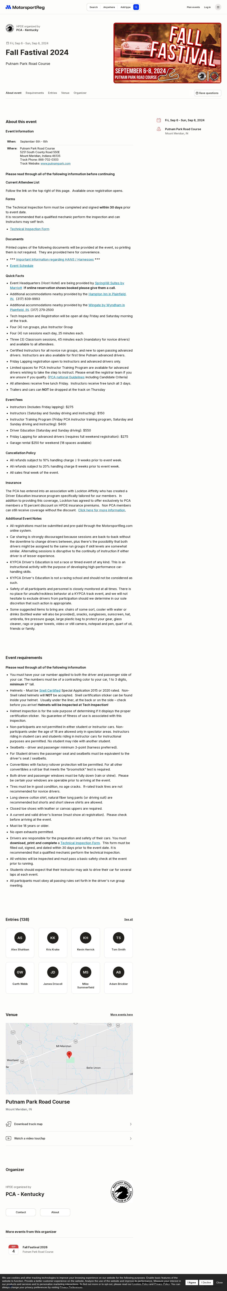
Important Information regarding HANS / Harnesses (55, 259)
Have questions (208, 92)
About (55, 1212)
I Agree (192, 1282)
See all (128, 919)
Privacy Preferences (71, 1287)
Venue (65, 92)
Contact (21, 1212)
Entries (52, 92)
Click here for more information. (102, 510)
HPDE (20, 26)
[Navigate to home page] (25, 7)
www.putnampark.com (56, 163)
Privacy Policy (162, 1283)
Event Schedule (21, 266)
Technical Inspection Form (29, 229)
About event (13, 92)
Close (219, 1282)
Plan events (193, 7)
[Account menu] (218, 7)
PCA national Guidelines (67, 377)
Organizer (80, 92)
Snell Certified (49, 690)
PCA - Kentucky (27, 30)
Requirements (35, 92)
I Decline (206, 1282)
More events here (121, 1014)
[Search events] (136, 7)
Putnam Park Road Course (28, 64)
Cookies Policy (140, 1283)
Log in (207, 7)
